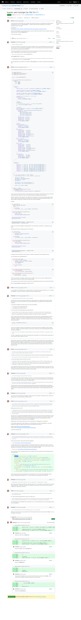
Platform (7, 2)
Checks (28, 17)
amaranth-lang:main (29, 14)
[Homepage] (3, 2)
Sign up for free (11, 596)
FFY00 (13, 14)
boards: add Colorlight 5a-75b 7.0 (20, 38)
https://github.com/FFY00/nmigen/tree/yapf (22, 426)
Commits (21, 17)
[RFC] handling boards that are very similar (22, 518)
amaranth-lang (7, 5)
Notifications (63, 5)
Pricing (38, 2)
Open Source (26, 2)
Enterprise (33, 2)
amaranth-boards (16, 5)
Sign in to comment (42, 596)
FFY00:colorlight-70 (39, 14)
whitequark (13, 42)
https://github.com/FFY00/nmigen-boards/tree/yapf (26, 427)
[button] (53, 21)
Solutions (13, 2)
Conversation (12, 17)
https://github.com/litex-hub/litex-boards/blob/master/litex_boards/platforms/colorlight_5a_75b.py (29, 28)
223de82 (53, 38)
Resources (19, 2)
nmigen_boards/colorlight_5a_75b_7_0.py (22, 525)
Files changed (36, 17)
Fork (69, 5)
